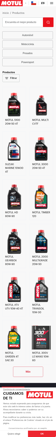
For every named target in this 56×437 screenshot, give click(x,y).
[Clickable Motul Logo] (11, 3)
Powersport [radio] (27, 62)
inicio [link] (5, 13)
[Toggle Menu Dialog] (52, 3)
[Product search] (26, 3)
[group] (28, 49)
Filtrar (13, 78)
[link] (14, 116)
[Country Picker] (34, 3)
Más (28, 371)
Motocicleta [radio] (27, 44)
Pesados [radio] (28, 53)
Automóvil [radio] (27, 35)
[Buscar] (48, 22)
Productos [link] (18, 13)
